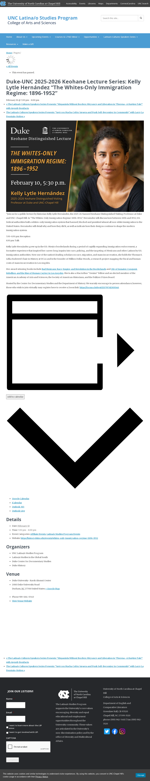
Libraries (92, 3)
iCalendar (17, 502)
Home (9, 36)
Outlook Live (18, 511)
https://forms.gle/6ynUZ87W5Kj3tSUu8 (99, 287)
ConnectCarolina (127, 3)
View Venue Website (22, 601)
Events (82, 3)
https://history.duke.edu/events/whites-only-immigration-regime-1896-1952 (59, 538)
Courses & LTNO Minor (66, 36)
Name (10, 699)
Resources (11, 44)
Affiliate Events (38, 534)
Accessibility (71, 3)
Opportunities (91, 36)
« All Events (12, 66)
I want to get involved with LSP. (24, 732)
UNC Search (143, 3)
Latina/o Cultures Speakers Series (120, 36)
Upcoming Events (40, 36)
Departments (112, 3)
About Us (21, 36)
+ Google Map (52, 588)
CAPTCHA (11, 738)
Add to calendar (15, 396)
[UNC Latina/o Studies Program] (42, 19)
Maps (100, 3)
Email (10, 712)
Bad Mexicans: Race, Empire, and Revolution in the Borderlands (74, 269)
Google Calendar (20, 498)
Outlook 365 (18, 506)
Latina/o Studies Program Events (63, 534)
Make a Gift (28, 44)
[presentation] (28, 747)
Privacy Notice (41, 777)
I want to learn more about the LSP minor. (25, 726)
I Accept (140, 775)
